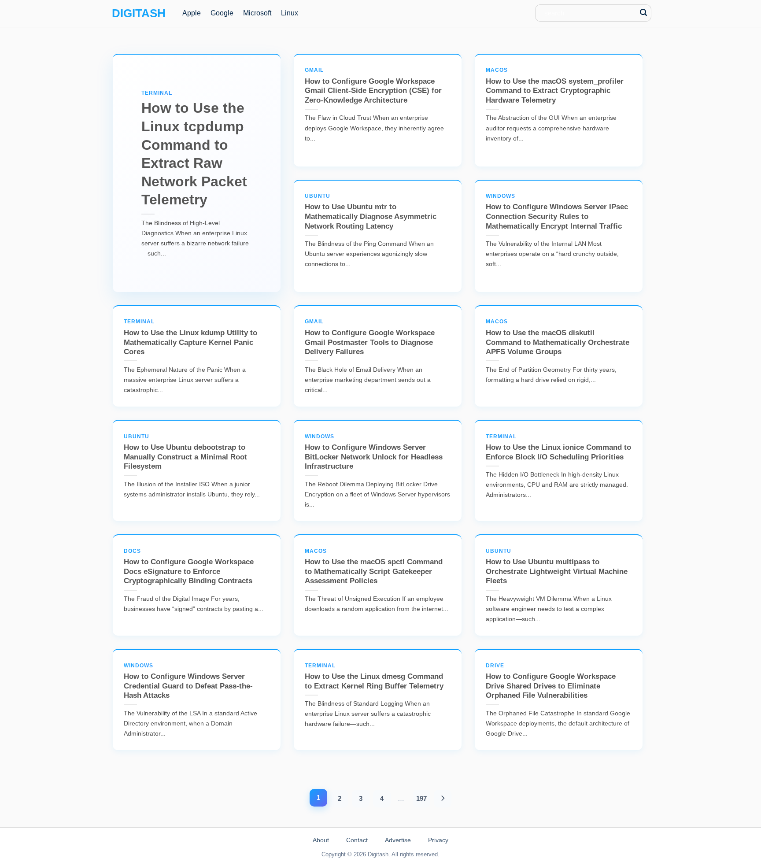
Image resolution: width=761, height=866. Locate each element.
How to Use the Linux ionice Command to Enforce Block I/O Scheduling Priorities (558, 447)
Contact (357, 840)
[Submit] (643, 13)
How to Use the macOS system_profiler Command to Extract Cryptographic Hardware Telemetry (555, 85)
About (321, 840)
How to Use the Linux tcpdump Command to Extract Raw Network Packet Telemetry (194, 149)
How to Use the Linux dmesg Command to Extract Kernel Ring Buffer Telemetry (374, 676)
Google (222, 13)
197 (421, 798)
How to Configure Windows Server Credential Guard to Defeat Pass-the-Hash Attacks (188, 681)
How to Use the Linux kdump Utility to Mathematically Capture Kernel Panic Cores (190, 337)
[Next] (443, 798)
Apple (191, 13)
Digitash (139, 13)
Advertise (398, 840)
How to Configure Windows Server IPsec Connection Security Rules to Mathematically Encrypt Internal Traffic (557, 211)
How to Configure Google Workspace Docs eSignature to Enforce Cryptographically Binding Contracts (189, 566)
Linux (289, 13)
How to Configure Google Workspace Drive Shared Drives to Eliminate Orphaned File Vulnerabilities (551, 681)
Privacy (438, 840)
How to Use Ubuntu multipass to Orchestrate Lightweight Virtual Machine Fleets (557, 566)
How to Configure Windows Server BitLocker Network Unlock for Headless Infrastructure (374, 452)
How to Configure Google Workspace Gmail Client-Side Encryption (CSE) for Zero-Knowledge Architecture (373, 85)
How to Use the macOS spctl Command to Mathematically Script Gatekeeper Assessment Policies (374, 566)
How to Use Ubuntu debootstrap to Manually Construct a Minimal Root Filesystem (185, 452)
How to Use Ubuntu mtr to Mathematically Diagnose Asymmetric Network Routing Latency (370, 211)
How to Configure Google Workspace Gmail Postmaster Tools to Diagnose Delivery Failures (370, 337)
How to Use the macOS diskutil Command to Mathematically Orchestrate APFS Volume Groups (557, 337)
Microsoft (257, 13)
